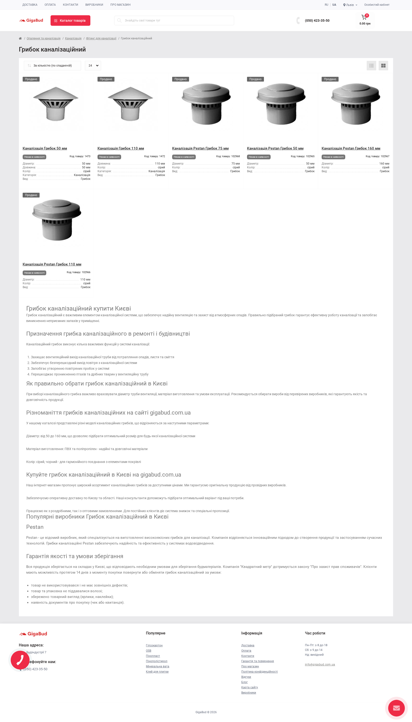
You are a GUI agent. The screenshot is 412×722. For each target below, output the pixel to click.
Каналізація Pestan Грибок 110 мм (52, 264)
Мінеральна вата (157, 666)
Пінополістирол (156, 661)
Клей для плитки (157, 671)
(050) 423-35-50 (317, 20)
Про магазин (120, 4)
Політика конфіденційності (259, 671)
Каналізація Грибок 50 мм (45, 148)
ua (334, 4)
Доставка (29, 4)
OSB (148, 650)
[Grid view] (383, 65)
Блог (244, 682)
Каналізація (73, 38)
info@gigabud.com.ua (320, 664)
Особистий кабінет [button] (377, 4)
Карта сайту (249, 687)
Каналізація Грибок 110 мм (121, 148)
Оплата (50, 4)
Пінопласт (153, 656)
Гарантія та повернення (257, 661)
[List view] (371, 65)
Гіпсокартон (154, 645)
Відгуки (246, 677)
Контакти (70, 4)
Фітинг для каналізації (101, 38)
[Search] (119, 20)
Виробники (94, 4)
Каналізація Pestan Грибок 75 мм (200, 148)
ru (326, 4)
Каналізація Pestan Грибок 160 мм (351, 148)
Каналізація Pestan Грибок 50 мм (275, 148)
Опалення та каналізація (44, 38)
